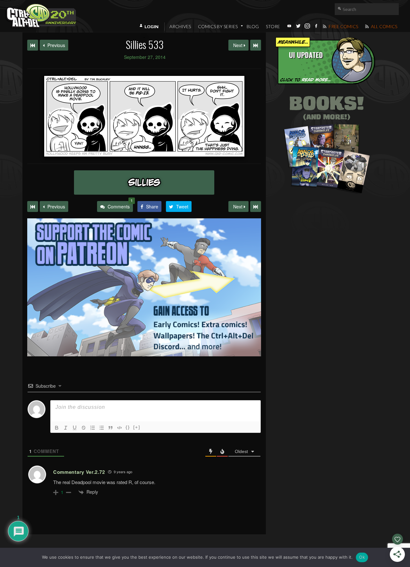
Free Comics (343, 26)
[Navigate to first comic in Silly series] (32, 45)
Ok (362, 557)
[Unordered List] (101, 428)
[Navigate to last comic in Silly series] (255, 45)
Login (151, 26)
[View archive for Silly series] (144, 182)
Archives (180, 26)
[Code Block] (119, 428)
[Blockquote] (110, 428)
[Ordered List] (92, 428)
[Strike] (83, 428)
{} (128, 427)
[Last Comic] (255, 206)
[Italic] (65, 428)
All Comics (383, 26)
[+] (136, 427)
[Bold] (56, 428)
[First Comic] (32, 206)
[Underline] (74, 428)
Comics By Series (218, 26)
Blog (253, 26)
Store (273, 26)
